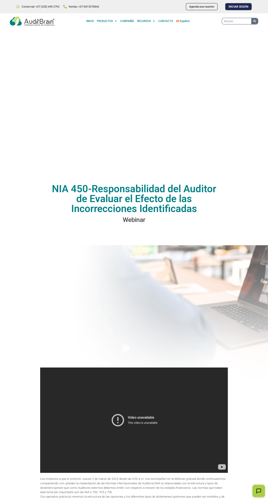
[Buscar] (254, 21)
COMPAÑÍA (127, 21)
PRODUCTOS (105, 21)
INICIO (90, 21)
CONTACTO (165, 21)
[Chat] (258, 491)
